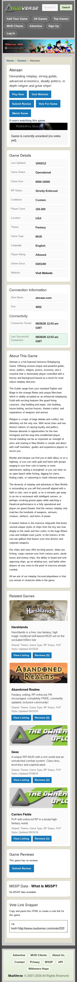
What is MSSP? (44, 885)
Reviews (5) (42, 655)
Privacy (35, 962)
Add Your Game (17, 18)
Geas (15, 752)
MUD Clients (15, 26)
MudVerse (15, 976)
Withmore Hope (38, 968)
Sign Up (53, 26)
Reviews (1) (42, 838)
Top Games (61, 18)
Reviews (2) (42, 717)
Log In (11, 33)
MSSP (49, 962)
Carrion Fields (21, 814)
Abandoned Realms (25, 689)
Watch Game (20, 113)
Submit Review (21, 103)
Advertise (36, 26)
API (60, 962)
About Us (58, 955)
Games (22, 60)
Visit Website (40, 94)
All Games (40, 18)
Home (10, 60)
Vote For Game (48, 103)
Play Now (18, 94)
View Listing (21, 655)
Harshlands (19, 627)
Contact (19, 962)
